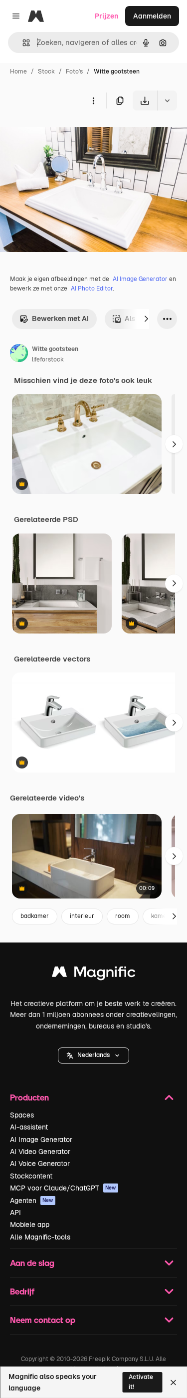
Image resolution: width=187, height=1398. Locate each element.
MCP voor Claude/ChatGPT (63, 1188)
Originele (65, 133)
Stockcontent (31, 1176)
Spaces (22, 1115)
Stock (46, 72)
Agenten (31, 1200)
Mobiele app (29, 1224)
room (122, 916)
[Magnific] (94, 974)
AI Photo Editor (92, 288)
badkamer (34, 916)
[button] (93, 1056)
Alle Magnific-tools (40, 1237)
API (15, 1212)
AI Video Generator (40, 1151)
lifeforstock (48, 360)
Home (18, 72)
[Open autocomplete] (22, 42)
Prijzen (106, 16)
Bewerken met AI (60, 318)
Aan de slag (32, 1263)
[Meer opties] (93, 100)
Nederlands (93, 1055)
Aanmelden (152, 16)
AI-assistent (29, 1127)
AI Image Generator (140, 279)
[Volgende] (146, 319)
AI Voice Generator (40, 1163)
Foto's (74, 72)
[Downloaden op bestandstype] (167, 100)
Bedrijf (22, 1291)
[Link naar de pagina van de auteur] (19, 354)
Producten (29, 1097)
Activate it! (141, 1381)
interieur (82, 916)
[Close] (173, 1382)
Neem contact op (42, 1319)
